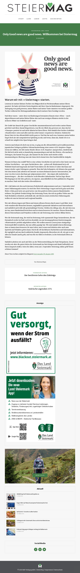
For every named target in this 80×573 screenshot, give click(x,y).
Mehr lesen (40, 475)
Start (21, 19)
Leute (44, 19)
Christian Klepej (41, 262)
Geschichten (56, 19)
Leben (36, 19)
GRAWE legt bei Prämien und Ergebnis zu (28, 494)
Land (29, 19)
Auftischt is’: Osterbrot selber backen (27, 511)
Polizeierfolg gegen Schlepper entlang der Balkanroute (32, 529)
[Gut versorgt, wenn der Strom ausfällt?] (30, 340)
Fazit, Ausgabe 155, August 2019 (43, 254)
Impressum (49, 570)
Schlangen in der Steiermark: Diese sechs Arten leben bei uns (33, 520)
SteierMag (40, 570)
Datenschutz (58, 570)
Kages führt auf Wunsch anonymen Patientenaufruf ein (32, 503)
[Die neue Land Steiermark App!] (30, 409)
